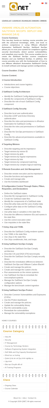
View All (8, 337)
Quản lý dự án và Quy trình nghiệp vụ (19, 358)
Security (8, 340)
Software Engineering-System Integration (20, 349)
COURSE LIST (6, 21)
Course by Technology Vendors (16, 346)
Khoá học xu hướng (12, 355)
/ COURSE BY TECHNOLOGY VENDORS (25, 21)
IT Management (11, 343)
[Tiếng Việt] (42, 3)
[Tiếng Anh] (46, 3)
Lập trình (8, 361)
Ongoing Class (10, 385)
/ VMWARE (43, 21)
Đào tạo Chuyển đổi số (13, 364)
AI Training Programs (13, 367)
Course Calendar (11, 388)
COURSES (12, 321)
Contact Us (32, 398)
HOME (4, 321)
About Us (16, 398)
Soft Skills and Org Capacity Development (20, 352)
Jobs (24, 398)
